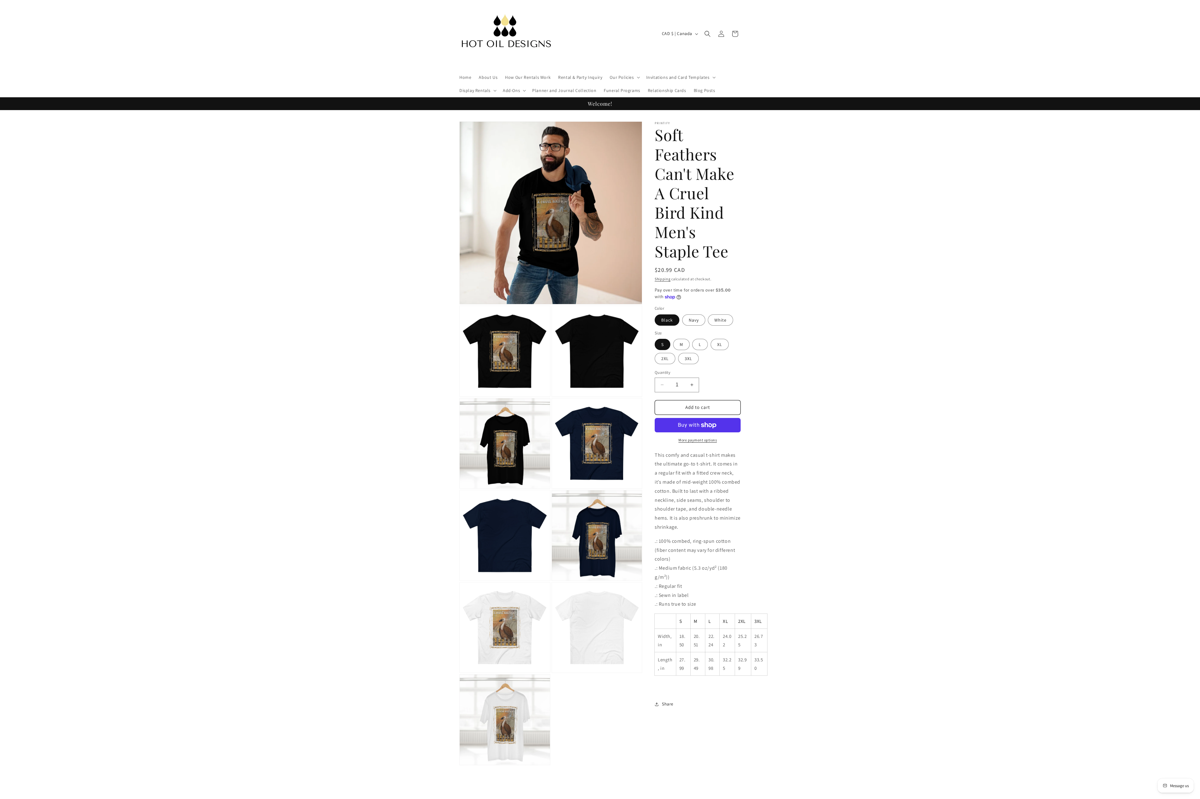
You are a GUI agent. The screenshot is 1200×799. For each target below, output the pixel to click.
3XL (688, 358)
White (720, 320)
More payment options (697, 440)
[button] (624, 77)
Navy (694, 320)
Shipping (663, 279)
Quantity (662, 372)
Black (667, 320)
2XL (665, 358)
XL (719, 344)
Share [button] (667, 704)
